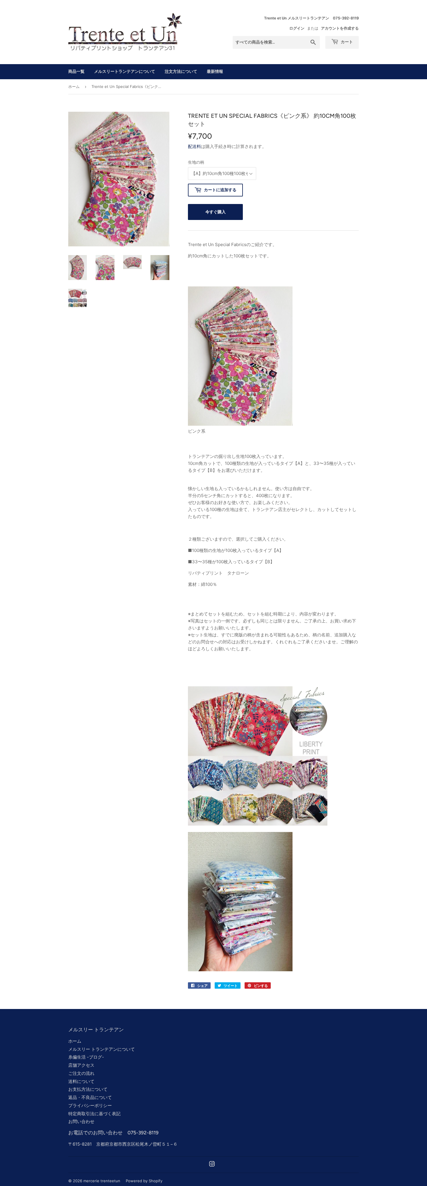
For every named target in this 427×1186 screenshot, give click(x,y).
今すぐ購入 (215, 212)
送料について (81, 1081)
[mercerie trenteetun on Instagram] (212, 1164)
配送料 (194, 146)
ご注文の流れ (81, 1073)
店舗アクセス (81, 1065)
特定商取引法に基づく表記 (94, 1113)
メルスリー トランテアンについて (101, 1049)
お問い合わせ (81, 1121)
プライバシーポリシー (90, 1105)
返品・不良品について (90, 1097)
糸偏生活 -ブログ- (86, 1057)
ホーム (74, 86)
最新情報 (215, 71)
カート (346, 41)
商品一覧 (76, 71)
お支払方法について (87, 1089)
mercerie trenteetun (101, 1180)
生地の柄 (196, 162)
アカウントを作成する (340, 28)
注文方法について (181, 71)
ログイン (296, 28)
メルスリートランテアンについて (124, 71)
